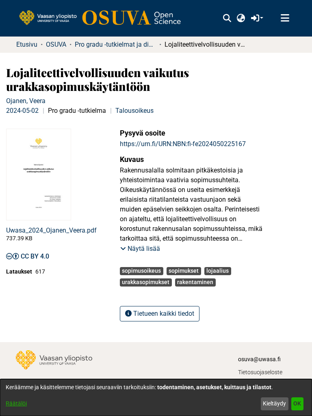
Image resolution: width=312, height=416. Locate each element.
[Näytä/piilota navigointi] (284, 18)
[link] (104, 18)
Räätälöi (16, 403)
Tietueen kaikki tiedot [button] (163, 313)
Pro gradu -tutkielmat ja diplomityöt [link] (115, 44)
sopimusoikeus (141, 270)
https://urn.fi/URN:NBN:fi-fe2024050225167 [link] (183, 144)
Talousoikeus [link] (134, 110)
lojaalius (217, 270)
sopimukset (184, 270)
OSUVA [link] (56, 44)
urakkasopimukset (145, 282)
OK (297, 403)
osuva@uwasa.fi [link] (259, 359)
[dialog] (156, 397)
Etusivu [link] (26, 44)
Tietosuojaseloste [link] (260, 372)
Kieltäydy (274, 403)
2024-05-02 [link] (22, 110)
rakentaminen (195, 282)
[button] (227, 18)
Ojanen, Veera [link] (26, 101)
